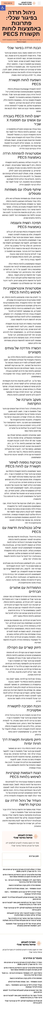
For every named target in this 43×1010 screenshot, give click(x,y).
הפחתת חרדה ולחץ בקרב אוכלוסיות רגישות (25, 885)
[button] (2, 8)
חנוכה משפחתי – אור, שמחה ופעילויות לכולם (24, 888)
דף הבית (37, 40)
